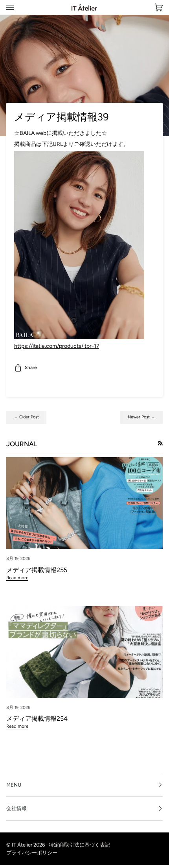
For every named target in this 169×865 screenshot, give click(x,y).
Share (31, 367)
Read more (17, 577)
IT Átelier (22, 844)
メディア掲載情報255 (36, 570)
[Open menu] (18, 7)
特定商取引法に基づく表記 (79, 844)
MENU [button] (13, 784)
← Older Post (26, 417)
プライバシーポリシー (31, 852)
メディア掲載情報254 (37, 718)
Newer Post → (141, 417)
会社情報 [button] (16, 808)
